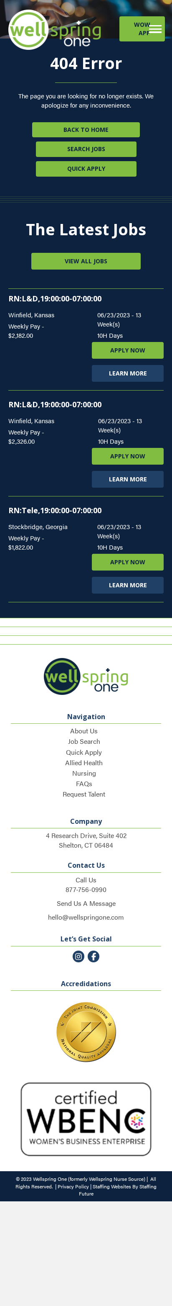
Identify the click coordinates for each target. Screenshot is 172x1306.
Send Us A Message (86, 903)
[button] (142, 29)
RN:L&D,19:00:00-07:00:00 (54, 298)
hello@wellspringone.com (86, 917)
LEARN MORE (128, 373)
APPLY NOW (127, 350)
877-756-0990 (86, 889)
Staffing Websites (112, 1186)
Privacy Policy (73, 1186)
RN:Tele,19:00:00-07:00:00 (54, 510)
